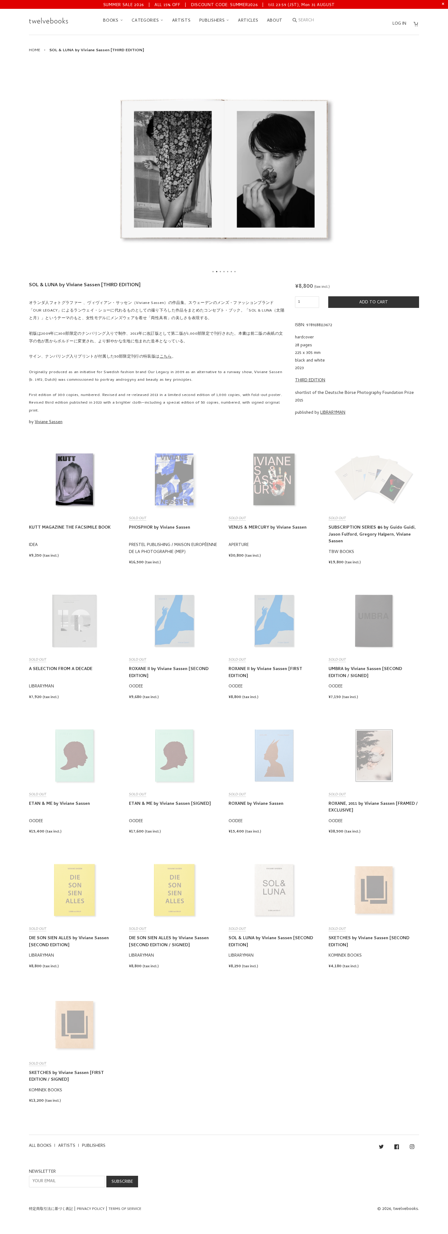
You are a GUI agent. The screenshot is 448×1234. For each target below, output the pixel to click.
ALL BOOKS (40, 1146)
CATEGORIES (146, 20)
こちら (166, 357)
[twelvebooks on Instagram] (412, 1147)
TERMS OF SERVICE (124, 1209)
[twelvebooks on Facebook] (396, 1147)
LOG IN (399, 23)
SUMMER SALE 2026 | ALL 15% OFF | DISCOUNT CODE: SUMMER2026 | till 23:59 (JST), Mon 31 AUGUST (219, 5)
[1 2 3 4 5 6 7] (224, 169)
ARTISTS (181, 20)
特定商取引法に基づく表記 (51, 1209)
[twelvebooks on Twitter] (381, 1147)
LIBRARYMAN (332, 412)
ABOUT (275, 20)
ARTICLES (248, 20)
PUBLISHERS (212, 20)
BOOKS (111, 20)
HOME (34, 50)
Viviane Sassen (48, 422)
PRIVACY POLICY (91, 1209)
